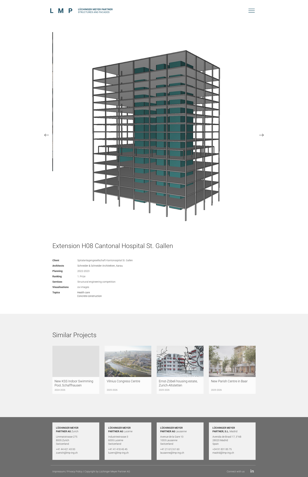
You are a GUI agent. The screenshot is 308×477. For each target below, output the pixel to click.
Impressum (58, 471)
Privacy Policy (74, 471)
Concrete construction (89, 296)
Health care (83, 292)
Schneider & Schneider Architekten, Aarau (100, 265)
